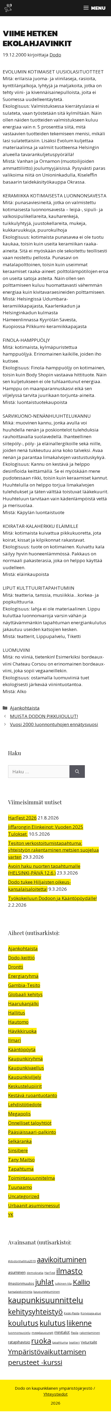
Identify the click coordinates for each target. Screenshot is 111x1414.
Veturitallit (89, 1342)
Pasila (74, 1333)
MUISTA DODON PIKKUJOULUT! (44, 716)
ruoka (41, 1341)
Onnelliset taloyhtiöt (29, 1123)
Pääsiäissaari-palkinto (32, 1132)
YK (10, 1214)
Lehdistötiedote (24, 1104)
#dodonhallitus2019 (22, 1261)
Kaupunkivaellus (26, 1068)
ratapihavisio (19, 1342)
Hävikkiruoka (22, 1031)
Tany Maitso (21, 1159)
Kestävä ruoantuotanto (32, 1095)
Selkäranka (20, 1141)
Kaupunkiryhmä (25, 1058)
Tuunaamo (20, 1187)
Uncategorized (23, 1196)
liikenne (79, 1323)
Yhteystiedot (55, 1394)
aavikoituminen (61, 1259)
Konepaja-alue (91, 1313)
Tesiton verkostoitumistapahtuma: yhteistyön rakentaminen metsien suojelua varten (53, 850)
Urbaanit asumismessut (34, 1205)
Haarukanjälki (23, 1003)
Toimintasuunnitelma (31, 1178)
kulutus (52, 1323)
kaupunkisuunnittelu (45, 1300)
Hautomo (18, 1022)
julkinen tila (63, 1283)
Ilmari (14, 1040)
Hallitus (16, 1013)
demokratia (35, 1273)
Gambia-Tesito (24, 985)
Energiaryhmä (23, 976)
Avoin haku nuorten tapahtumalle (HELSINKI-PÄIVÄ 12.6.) (44, 869)
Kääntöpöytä (22, 1049)
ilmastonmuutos (21, 1283)
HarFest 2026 (22, 818)
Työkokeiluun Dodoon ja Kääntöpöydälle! (52, 898)
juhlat (44, 1282)
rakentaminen (89, 1333)
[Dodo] (8, 8)
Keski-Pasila (71, 1313)
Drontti (15, 967)
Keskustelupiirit (25, 1086)
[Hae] (77, 771)
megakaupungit (42, 1333)
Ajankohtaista (25, 708)
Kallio (81, 1282)
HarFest (49, 1273)
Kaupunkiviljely (24, 1077)
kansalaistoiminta (20, 1292)
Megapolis (19, 1114)
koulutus (23, 1323)
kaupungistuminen (46, 1292)
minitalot (62, 1332)
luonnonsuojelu (19, 1333)
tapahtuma (60, 1342)
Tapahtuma (21, 1169)
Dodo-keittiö (21, 957)
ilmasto (69, 1271)
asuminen (17, 1272)
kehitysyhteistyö (35, 1312)
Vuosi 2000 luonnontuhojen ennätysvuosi (54, 724)
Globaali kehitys (25, 994)
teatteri (74, 1342)
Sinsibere (18, 1150)
